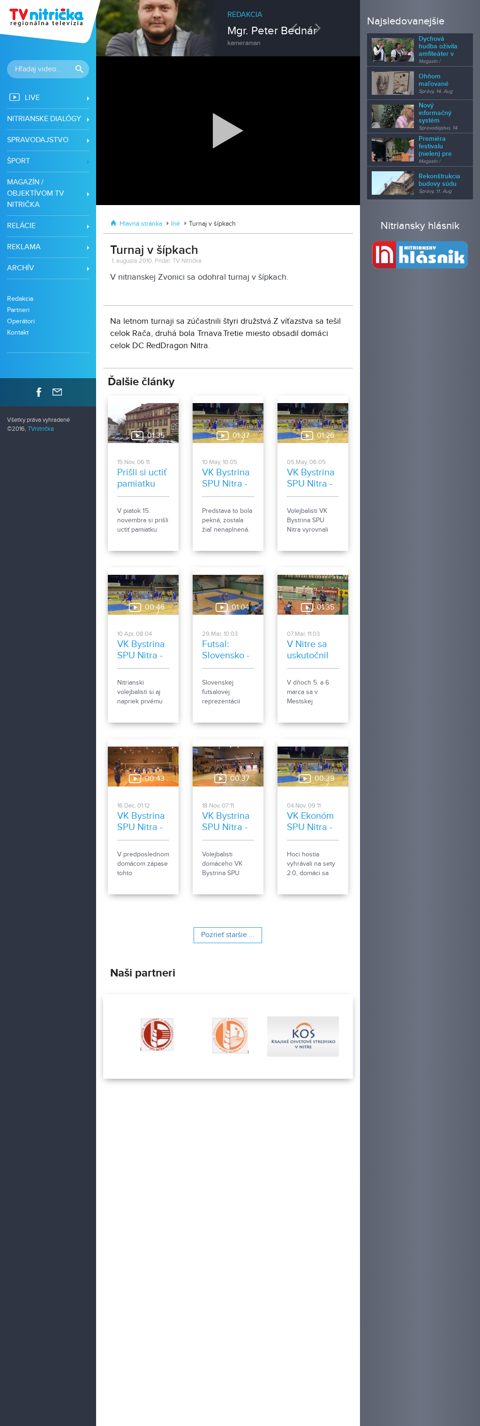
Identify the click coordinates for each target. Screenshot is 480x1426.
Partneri (18, 310)
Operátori (21, 321)
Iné (175, 224)
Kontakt (18, 332)
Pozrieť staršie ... (228, 934)
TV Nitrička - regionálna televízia (51, 21)
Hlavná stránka (141, 224)
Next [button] (320, 27)
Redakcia (20, 299)
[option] (228, 23)
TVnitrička (41, 429)
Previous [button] (296, 27)
